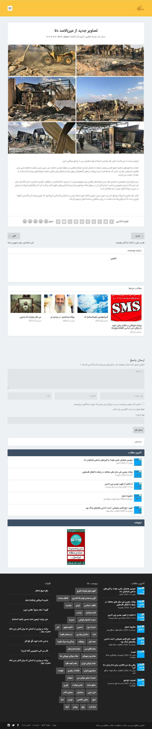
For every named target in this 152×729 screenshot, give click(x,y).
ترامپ (79, 613)
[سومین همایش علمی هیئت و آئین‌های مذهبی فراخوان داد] (137, 462)
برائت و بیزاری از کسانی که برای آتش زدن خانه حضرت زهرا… (30, 630)
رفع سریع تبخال (41, 591)
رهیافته (81, 642)
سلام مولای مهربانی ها (69, 656)
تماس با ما (26, 725)
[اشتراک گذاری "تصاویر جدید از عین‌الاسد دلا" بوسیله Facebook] (112, 222)
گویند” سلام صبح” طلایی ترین (35, 610)
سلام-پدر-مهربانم (89, 656)
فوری (66, 685)
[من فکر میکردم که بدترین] (26, 304)
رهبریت (117, 475)
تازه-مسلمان (91, 613)
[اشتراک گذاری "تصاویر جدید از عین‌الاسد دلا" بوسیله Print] (58, 222)
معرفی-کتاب (68, 692)
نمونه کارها (46, 725)
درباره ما (36, 725)
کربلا (67, 707)
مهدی (70, 699)
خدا (94, 634)
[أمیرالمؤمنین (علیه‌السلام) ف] (92, 304)
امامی (88, 37)
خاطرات (116, 511)
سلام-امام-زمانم (74, 649)
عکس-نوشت (77, 685)
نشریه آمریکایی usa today (36, 600)
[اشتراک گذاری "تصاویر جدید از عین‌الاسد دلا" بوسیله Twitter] (106, 222)
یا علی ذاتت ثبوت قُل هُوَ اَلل (36, 641)
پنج (83, 707)
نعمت (133, 652)
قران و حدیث (112, 683)
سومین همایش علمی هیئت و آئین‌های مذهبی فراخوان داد (108, 460)
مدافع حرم (107, 499)
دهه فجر (92, 642)
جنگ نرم (119, 487)
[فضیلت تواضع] (140, 682)
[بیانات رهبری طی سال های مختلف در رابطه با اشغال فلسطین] (137, 474)
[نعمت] (140, 654)
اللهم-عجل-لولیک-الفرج (86, 591)
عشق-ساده (91, 685)
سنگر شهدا (115, 499)
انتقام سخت (63, 598)
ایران (78, 605)
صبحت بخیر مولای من (86, 678)
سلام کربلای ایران (88, 663)
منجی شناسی (82, 699)
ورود (54, 725)
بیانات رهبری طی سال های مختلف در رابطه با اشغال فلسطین (107, 472)
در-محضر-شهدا (66, 634)
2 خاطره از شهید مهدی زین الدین (119, 484)
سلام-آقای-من (90, 649)
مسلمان (80, 692)
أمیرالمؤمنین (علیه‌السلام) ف (96, 317)
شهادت (60, 671)
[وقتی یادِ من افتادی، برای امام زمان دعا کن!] (140, 667)
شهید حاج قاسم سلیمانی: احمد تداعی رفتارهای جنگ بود (109, 508)
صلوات (70, 678)
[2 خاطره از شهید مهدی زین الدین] (137, 486)
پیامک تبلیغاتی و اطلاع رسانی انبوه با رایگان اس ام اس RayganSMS (126, 327)
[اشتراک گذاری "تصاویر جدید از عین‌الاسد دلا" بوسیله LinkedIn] (82, 222)
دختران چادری (82, 634)
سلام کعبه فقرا (71, 663)
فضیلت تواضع (130, 680)
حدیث (120, 683)
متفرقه (66, 37)
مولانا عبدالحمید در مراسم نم (63, 317)
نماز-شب (92, 707)
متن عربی (92, 692)
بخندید (68, 605)
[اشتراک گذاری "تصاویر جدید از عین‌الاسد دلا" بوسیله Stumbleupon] (70, 222)
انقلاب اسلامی (90, 605)
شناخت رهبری (73, 671)
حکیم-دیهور (68, 627)
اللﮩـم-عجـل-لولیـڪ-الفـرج (84, 598)
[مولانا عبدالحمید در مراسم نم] (59, 304)
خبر (58, 627)
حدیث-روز (91, 627)
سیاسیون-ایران (90, 671)
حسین (80, 627)
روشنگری (113, 655)
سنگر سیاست (110, 487)
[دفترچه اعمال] (137, 498)
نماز (62, 699)
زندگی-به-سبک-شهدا (65, 642)
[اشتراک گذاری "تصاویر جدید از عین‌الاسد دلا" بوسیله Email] (64, 222)
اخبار (118, 463)
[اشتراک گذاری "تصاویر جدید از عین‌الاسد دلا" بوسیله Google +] (100, 222)
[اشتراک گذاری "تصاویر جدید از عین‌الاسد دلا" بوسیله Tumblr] (94, 222)
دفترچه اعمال (127, 496)
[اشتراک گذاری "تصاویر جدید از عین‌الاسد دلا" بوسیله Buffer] (76, 222)
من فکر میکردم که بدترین (30, 317)
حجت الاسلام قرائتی (87, 620)
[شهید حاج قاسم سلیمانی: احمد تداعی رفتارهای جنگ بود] (137, 510)
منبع (94, 699)
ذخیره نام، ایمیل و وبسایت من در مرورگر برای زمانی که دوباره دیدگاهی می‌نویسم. (107, 404)
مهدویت (132, 685)
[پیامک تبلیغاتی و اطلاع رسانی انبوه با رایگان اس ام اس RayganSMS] (126, 308)
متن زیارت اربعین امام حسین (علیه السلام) (30, 619)
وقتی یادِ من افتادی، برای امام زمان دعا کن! (119, 666)
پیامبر (75, 707)
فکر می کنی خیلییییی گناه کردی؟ (34, 651)
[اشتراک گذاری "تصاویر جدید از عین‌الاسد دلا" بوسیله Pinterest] (88, 222)
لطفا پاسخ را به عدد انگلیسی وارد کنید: (128, 409)
